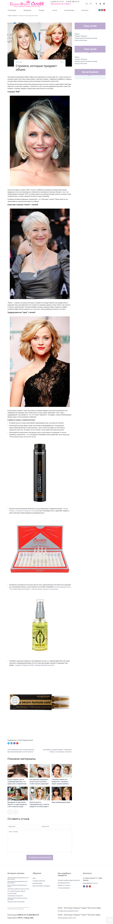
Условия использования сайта (68, 911)
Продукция (27, 10)
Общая (15, 15)
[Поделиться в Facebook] (14, 743)
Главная (10, 15)
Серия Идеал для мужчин (15, 895)
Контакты (85, 10)
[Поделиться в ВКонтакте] (11, 743)
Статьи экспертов (64, 888)
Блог (34, 878)
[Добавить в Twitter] (9, 743)
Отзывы (41, 10)
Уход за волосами (81, 40)
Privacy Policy (10, 908)
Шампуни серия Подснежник (16, 901)
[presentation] (10, 812)
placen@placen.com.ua (90, 883)
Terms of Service (18, 908)
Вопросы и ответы (64, 885)
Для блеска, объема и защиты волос (18, 889)
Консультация (69, 10)
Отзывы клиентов (39, 881)
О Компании (12, 10)
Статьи (54, 10)
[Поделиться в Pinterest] (17, 743)
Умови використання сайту (67, 918)
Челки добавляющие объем (61, 802)
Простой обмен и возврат (41, 886)
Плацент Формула (81, 36)
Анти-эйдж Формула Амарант (16, 891)
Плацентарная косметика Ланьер (86, 38)
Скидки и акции (12, 893)
